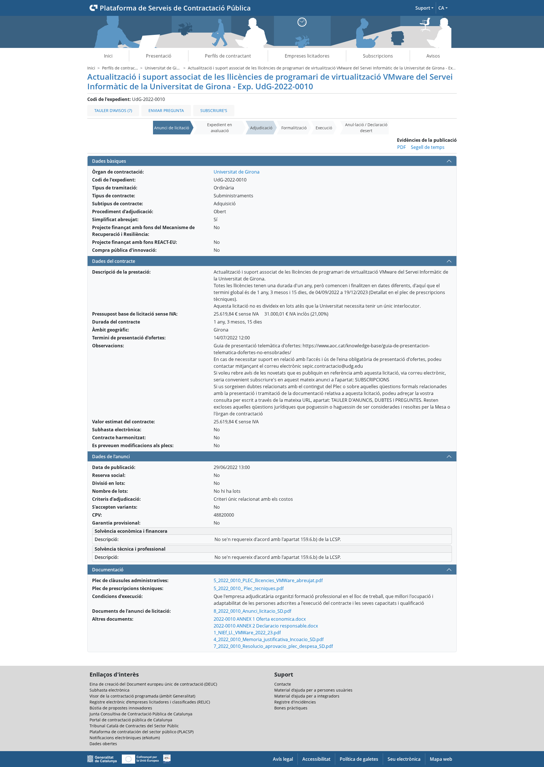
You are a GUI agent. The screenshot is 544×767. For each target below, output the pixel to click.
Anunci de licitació (171, 127)
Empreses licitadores (307, 56)
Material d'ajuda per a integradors (306, 696)
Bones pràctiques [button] (290, 708)
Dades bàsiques (109, 161)
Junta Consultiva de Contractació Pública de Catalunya (141, 714)
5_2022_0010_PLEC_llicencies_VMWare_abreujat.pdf (268, 580)
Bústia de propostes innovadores (121, 708)
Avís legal (283, 759)
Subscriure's (213, 110)
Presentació (158, 56)
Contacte (282, 684)
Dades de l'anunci (111, 456)
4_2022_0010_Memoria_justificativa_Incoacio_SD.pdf (269, 639)
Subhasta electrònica (109, 690)
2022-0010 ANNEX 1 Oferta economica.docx (260, 619)
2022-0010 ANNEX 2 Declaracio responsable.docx (266, 626)
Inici (108, 56)
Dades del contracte (113, 261)
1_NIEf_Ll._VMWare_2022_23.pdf (247, 632)
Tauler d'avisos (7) (113, 110)
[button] (424, 8)
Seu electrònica (404, 759)
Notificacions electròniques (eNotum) (125, 737)
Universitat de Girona (165, 68)
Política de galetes (359, 759)
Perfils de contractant (228, 56)
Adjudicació (261, 127)
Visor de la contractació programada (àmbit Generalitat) (142, 696)
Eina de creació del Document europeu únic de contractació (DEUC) (153, 684)
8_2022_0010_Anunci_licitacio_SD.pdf (252, 611)
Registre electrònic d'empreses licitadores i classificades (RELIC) (150, 702)
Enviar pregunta (166, 110)
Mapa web (441, 759)
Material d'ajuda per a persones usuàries (313, 690)
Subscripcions (378, 56)
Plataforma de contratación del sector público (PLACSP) (142, 731)
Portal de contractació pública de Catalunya (131, 719)
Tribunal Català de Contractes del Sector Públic (134, 725)
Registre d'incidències (295, 702)
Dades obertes (103, 743)
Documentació (108, 570)
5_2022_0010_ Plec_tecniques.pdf (249, 588)
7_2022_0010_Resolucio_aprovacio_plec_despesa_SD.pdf (273, 646)
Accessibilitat (316, 759)
